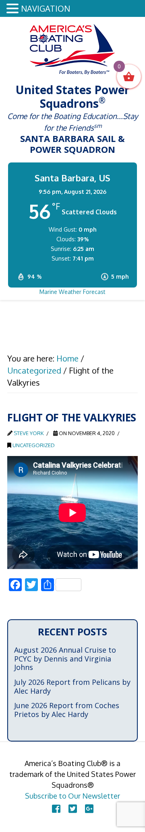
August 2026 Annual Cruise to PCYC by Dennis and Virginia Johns (65, 659)
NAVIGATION (45, 8)
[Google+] (89, 808)
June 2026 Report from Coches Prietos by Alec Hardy (66, 710)
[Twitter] (72, 808)
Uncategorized (33, 445)
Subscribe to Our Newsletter (72, 795)
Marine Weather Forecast (72, 291)
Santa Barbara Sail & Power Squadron (72, 49)
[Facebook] (56, 808)
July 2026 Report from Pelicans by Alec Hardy (72, 686)
